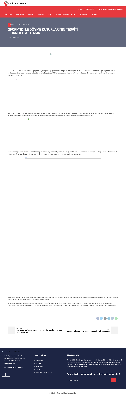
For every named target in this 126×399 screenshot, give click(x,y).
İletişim (94, 15)
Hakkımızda (20, 15)
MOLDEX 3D (40, 366)
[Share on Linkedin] (108, 318)
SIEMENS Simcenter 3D (44, 372)
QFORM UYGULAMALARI (19, 25)
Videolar (38, 363)
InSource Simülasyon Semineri (65, 15)
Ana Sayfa (8, 15)
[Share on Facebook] (97, 318)
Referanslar (83, 15)
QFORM (38, 369)
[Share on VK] (112, 318)
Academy (40, 15)
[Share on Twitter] (101, 318)
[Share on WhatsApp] (116, 318)
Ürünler (30, 15)
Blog (49, 15)
